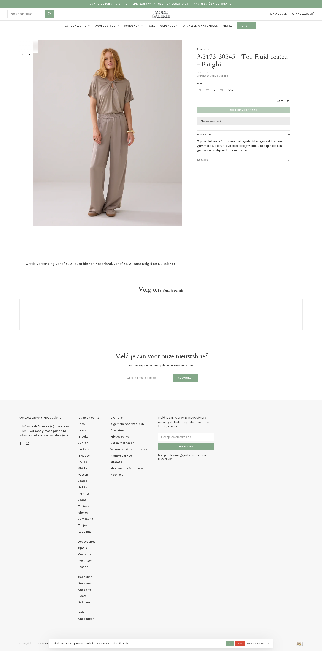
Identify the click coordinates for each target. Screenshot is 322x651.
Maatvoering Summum (126, 468)
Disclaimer (118, 430)
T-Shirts (84, 493)
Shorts (83, 512)
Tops (81, 424)
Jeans (82, 500)
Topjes (82, 525)
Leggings (84, 531)
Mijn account (278, 13)
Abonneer (186, 377)
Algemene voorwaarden (127, 424)
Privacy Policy (119, 436)
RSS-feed (117, 474)
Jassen (83, 430)
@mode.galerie (173, 291)
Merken (229, 25)
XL (221, 89)
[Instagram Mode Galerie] (27, 443)
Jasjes (82, 481)
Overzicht (205, 134)
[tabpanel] (107, 133)
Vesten (83, 474)
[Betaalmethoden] (299, 645)
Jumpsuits (85, 519)
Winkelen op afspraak (200, 25)
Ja (230, 643)
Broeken (84, 436)
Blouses (84, 455)
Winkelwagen (303, 13)
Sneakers (85, 583)
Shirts (82, 468)
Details (202, 160)
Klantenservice (121, 455)
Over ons (116, 417)
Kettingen (85, 560)
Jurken (83, 443)
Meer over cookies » (258, 643)
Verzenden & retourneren (128, 449)
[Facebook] (20, 443)
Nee (240, 643)
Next (29, 54)
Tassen (83, 567)
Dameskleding (75, 25)
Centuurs (85, 554)
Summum (203, 49)
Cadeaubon (169, 25)
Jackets (83, 449)
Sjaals (82, 548)
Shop (246, 25)
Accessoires (105, 25)
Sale (151, 25)
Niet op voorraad (244, 110)
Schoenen (132, 25)
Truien (82, 462)
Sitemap (116, 462)
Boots (82, 596)
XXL (230, 89)
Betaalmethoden (122, 443)
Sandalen (85, 589)
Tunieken (84, 506)
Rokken (83, 487)
